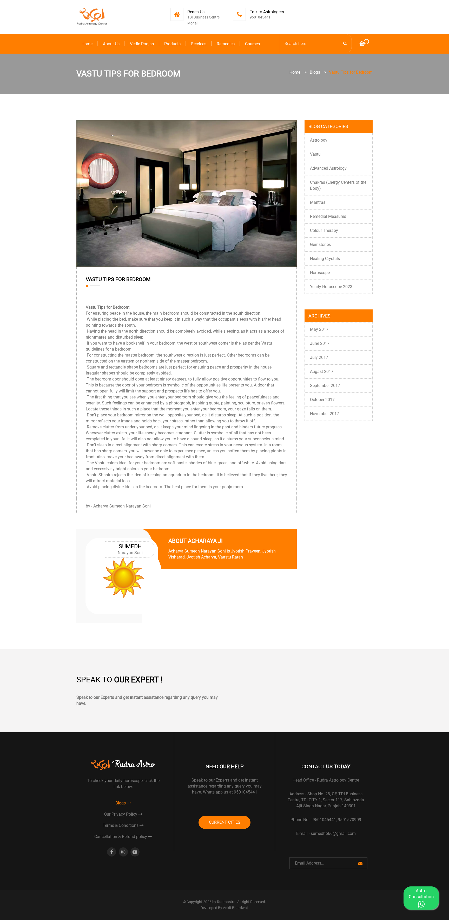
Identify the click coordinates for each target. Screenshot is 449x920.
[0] (362, 44)
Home (87, 43)
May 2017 (319, 329)
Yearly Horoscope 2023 (331, 286)
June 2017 (319, 343)
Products (172, 43)
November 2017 (324, 413)
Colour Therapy (324, 230)
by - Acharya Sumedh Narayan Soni (118, 506)
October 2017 (322, 399)
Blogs (315, 72)
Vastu (315, 154)
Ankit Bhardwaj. (236, 908)
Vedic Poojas (142, 43)
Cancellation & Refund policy (121, 836)
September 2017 (325, 385)
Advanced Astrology (328, 168)
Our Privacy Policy (121, 814)
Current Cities (224, 822)
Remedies (226, 43)
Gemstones (320, 244)
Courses (252, 43)
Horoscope (320, 272)
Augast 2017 (321, 371)
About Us (111, 43)
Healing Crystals (325, 258)
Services (198, 43)
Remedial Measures (328, 216)
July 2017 (319, 357)
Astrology (318, 140)
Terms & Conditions (121, 825)
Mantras (317, 202)
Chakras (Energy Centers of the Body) (338, 185)
